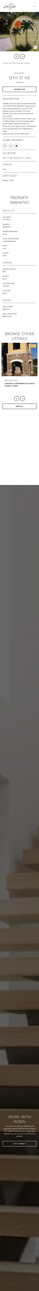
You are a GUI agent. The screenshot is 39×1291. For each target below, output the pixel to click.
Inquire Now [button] (19, 89)
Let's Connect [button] (19, 1144)
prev (16, 56)
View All (19, 406)
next (22, 56)
